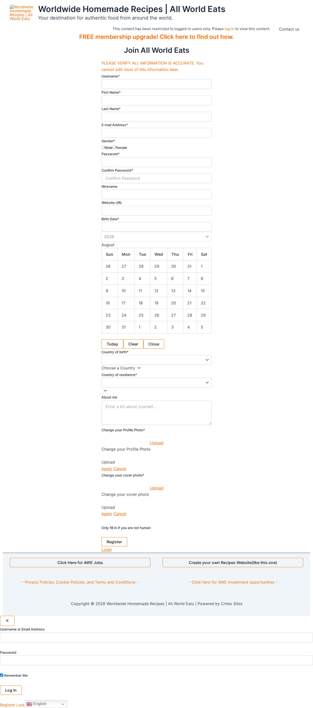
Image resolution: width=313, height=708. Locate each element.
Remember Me (15, 675)
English (39, 704)
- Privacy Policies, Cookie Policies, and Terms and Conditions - (80, 582)
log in (229, 28)
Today (112, 344)
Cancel (119, 468)
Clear (133, 344)
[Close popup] (7, 621)
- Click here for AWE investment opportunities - (233, 582)
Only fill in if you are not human (126, 528)
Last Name (111, 109)
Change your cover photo (122, 475)
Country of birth (114, 352)
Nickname (109, 186)
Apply (106, 468)
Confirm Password (117, 170)
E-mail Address (114, 125)
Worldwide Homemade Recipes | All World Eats (131, 9)
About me (109, 397)
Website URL (111, 202)
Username (110, 76)
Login (106, 549)
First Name (111, 92)
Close (153, 344)
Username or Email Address (22, 629)
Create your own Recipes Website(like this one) (233, 562)
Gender (108, 141)
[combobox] (122, 367)
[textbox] (118, 367)
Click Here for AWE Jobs (80, 562)
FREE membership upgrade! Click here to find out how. (156, 36)
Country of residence (119, 375)
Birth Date (110, 219)
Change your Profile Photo (123, 430)
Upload (156, 442)
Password (110, 154)
